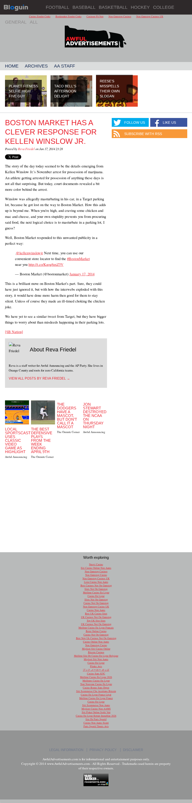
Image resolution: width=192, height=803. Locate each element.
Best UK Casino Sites (96, 613)
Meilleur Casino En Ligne (96, 592)
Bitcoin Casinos (96, 652)
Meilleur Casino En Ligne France (96, 698)
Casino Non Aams (96, 610)
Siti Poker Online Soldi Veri (96, 712)
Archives (36, 66)
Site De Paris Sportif (96, 719)
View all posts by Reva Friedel (39, 378)
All (34, 22)
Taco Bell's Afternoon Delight (65, 91)
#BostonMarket (78, 258)
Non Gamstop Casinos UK (96, 578)
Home (11, 66)
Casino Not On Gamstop (96, 603)
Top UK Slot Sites (96, 620)
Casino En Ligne (96, 596)
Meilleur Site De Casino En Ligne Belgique (96, 655)
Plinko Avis (96, 666)
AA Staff (64, 66)
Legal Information (66, 750)
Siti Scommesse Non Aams (96, 705)
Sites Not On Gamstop (96, 589)
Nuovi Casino (96, 564)
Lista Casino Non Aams (96, 582)
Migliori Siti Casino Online (96, 648)
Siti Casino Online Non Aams (96, 568)
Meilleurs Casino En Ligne (96, 680)
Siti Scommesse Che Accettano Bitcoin (96, 691)
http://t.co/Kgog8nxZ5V (46, 264)
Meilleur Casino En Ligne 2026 (96, 677)
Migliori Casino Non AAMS (96, 708)
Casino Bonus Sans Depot (96, 687)
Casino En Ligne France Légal (96, 694)
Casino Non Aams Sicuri (96, 722)
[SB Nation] (14, 331)
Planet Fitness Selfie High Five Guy (23, 91)
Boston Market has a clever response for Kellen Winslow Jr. (51, 131)
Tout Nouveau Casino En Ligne (96, 684)
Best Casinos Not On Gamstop (96, 585)
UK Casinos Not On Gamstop (96, 617)
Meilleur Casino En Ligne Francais (96, 627)
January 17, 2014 (82, 273)
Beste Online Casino (96, 631)
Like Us (169, 122)
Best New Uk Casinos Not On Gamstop (96, 638)
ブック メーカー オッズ (96, 669)
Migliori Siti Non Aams (96, 659)
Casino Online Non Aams (96, 641)
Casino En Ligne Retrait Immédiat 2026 (96, 715)
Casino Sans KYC (96, 673)
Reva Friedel (26, 149)
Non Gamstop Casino (96, 575)
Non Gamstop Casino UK (96, 606)
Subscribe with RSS (143, 134)
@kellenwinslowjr (29, 252)
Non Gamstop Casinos (96, 571)
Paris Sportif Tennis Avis (96, 726)
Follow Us (134, 122)
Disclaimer (133, 750)
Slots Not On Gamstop (96, 599)
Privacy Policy (103, 750)
